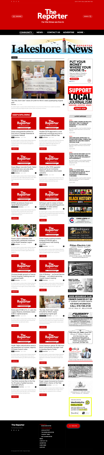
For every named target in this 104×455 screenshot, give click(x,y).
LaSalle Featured (15, 386)
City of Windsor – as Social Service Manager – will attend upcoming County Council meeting (51, 276)
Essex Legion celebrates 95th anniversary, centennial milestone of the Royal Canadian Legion (23, 240)
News (13, 137)
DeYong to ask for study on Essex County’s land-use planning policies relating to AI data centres (51, 205)
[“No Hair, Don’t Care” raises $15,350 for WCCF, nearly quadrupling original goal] (37, 80)
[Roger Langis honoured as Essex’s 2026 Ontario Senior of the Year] (51, 373)
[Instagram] (14, 1)
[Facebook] (11, 1)
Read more (15, 148)
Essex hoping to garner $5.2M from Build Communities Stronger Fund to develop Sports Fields (51, 347)
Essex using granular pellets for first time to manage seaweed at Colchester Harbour (22, 133)
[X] (18, 1)
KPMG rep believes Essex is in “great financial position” (22, 204)
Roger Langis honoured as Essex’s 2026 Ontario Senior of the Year (51, 382)
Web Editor (13, 104)
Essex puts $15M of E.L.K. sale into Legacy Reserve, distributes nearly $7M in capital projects (23, 312)
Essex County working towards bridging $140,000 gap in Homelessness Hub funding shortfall (50, 241)
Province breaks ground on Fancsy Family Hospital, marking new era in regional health (23, 276)
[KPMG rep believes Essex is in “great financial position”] (23, 195)
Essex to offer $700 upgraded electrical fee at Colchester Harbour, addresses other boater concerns (50, 170)
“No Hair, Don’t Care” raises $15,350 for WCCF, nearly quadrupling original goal (48, 312)
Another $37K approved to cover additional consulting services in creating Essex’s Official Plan (50, 133)
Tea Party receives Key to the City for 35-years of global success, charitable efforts (23, 383)
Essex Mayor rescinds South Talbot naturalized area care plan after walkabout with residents (23, 169)
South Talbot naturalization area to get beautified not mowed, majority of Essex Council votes (23, 347)
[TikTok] (16, 1)
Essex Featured (15, 98)
